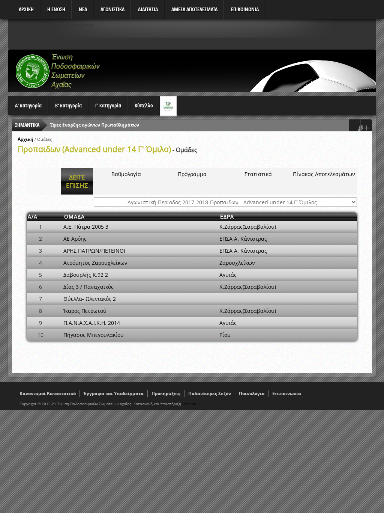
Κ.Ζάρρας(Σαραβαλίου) (247, 226)
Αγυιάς (228, 274)
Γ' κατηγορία (108, 105)
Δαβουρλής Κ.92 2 (85, 274)
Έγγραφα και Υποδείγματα (114, 393)
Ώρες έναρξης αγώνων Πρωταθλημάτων (94, 125)
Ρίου (225, 334)
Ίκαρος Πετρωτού (84, 310)
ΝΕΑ (83, 9)
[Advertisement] (239, 71)
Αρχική (25, 139)
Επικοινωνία (286, 393)
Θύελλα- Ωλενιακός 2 (89, 298)
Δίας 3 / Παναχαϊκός (88, 286)
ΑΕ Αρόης (75, 238)
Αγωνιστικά (112, 9)
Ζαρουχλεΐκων (237, 262)
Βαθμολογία (126, 174)
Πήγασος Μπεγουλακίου (93, 334)
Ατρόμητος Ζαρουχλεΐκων (95, 262)
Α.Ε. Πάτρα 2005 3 (85, 226)
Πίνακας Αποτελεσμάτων (324, 174)
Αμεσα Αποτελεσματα (194, 9)
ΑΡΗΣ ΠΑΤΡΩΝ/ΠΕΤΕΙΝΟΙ (94, 250)
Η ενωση (56, 9)
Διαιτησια (148, 9)
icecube (189, 403)
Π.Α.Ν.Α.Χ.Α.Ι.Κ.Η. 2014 (91, 322)
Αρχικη (26, 9)
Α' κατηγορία (28, 105)
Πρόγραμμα (192, 174)
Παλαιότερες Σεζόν (209, 393)
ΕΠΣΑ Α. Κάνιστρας (243, 238)
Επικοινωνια (245, 9)
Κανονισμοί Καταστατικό (48, 393)
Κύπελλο (144, 105)
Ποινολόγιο (251, 393)
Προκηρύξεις (166, 393)
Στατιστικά (258, 174)
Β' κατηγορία (68, 105)
